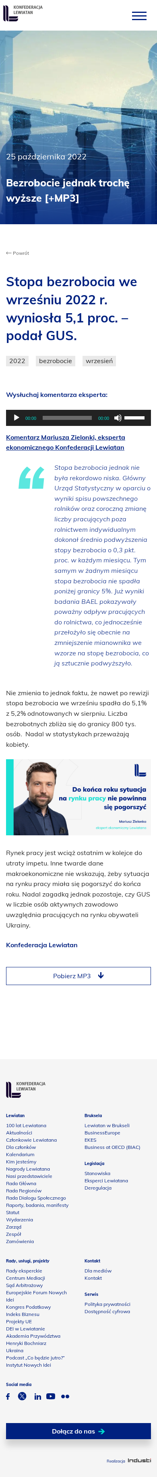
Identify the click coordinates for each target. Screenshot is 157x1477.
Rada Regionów (23, 1191)
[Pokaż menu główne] (139, 15)
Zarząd (13, 1227)
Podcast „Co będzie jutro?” (35, 1358)
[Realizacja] (139, 1461)
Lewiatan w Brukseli (107, 1125)
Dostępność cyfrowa (107, 1311)
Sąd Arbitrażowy (24, 1285)
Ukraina (14, 1350)
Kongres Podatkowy (28, 1307)
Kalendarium (20, 1154)
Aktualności (19, 1133)
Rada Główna (21, 1183)
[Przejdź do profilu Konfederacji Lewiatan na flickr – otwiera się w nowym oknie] (65, 1397)
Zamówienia (20, 1241)
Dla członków (21, 1147)
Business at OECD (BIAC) (112, 1147)
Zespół (13, 1234)
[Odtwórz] (16, 418)
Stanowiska (97, 1173)
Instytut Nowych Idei (28, 1365)
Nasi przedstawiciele (29, 1176)
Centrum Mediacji (25, 1278)
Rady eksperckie (24, 1271)
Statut (12, 1212)
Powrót (20, 253)
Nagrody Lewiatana (28, 1169)
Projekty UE (19, 1321)
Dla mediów (98, 1271)
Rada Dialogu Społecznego (36, 1198)
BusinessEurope (102, 1133)
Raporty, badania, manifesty (37, 1205)
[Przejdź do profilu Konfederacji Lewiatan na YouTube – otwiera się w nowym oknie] (50, 1397)
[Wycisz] (118, 418)
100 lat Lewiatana (26, 1125)
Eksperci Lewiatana (106, 1180)
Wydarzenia (19, 1220)
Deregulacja (98, 1188)
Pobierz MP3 (72, 976)
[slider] (135, 417)
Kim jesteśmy (21, 1162)
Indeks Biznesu (22, 1314)
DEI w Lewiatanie (25, 1329)
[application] (78, 418)
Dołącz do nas (73, 1431)
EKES (90, 1140)
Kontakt (93, 1278)
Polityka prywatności (107, 1304)
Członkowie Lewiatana (31, 1140)
